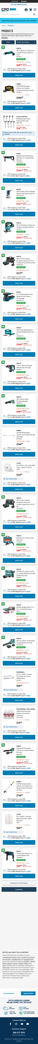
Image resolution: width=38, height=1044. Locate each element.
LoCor (18, 463)
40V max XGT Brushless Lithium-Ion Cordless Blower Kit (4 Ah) (25, 750)
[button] (26, 42)
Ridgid (26, 963)
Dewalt (19, 84)
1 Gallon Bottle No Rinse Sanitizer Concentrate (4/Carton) (23, 713)
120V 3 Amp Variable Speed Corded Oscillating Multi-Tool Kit (25, 332)
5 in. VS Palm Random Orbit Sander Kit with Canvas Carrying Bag (24, 296)
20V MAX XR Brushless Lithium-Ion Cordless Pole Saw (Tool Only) (25, 435)
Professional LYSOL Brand (25, 709)
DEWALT (27, 961)
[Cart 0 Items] (30, 9)
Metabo (20, 963)
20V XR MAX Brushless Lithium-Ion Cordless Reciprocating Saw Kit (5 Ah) (25, 88)
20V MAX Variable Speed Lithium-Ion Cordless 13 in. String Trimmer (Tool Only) (24, 786)
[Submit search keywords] (34, 14)
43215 (28, 70)
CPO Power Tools (15, 1)
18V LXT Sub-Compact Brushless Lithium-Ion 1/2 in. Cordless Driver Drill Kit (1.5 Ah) (25, 261)
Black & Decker (21, 116)
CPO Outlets (24, 1)
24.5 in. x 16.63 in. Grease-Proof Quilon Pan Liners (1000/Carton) (24, 676)
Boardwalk (20, 672)
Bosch (18, 154)
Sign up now (28, 993)
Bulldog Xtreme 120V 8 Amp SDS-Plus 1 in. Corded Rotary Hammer (25, 158)
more (4, 965)
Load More (19, 889)
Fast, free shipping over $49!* (19, 4)
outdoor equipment (28, 957)
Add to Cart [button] (19, 75)
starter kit (5, 967)
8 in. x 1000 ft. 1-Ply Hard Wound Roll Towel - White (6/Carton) (24, 818)
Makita (18, 48)
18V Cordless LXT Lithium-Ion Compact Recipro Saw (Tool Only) (25, 52)
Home (3, 25)
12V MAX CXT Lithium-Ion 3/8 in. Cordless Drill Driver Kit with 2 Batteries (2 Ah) (25, 573)
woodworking (16, 959)
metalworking (28, 959)
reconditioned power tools (11, 957)
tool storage (6, 959)
